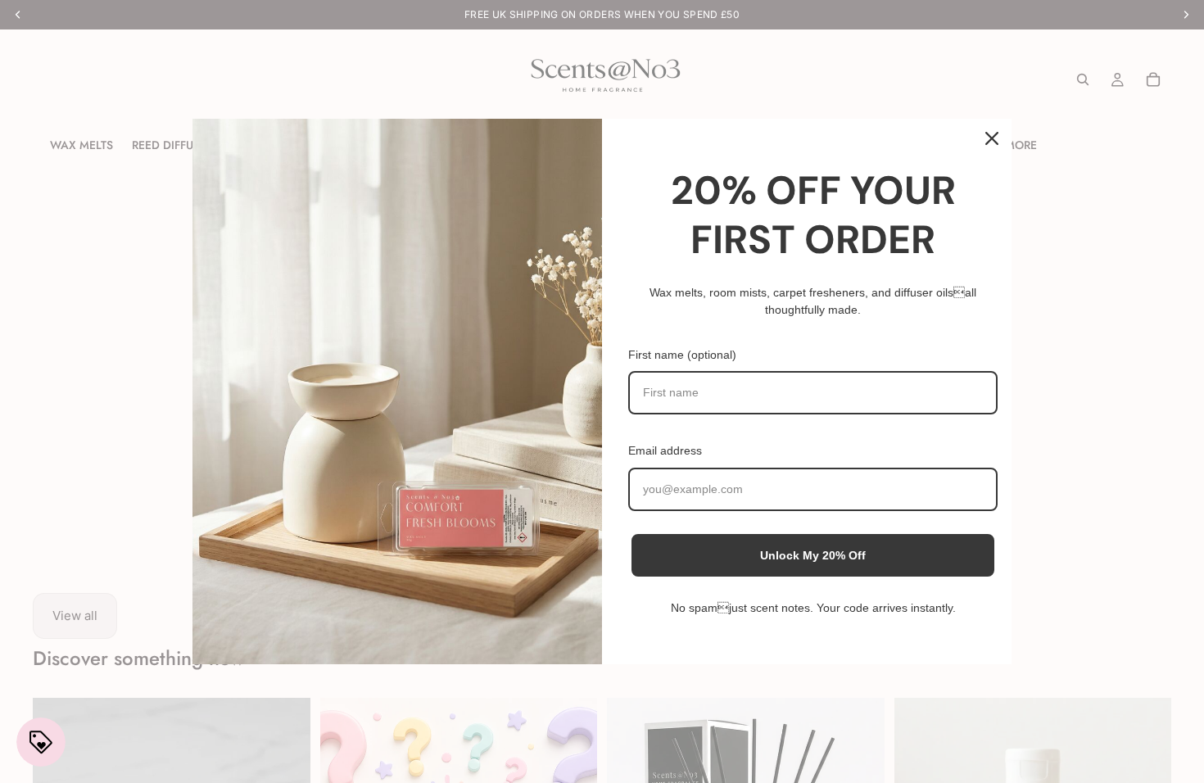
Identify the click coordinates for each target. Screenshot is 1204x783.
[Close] (992, 138)
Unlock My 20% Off (813, 555)
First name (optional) (682, 354)
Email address (665, 450)
